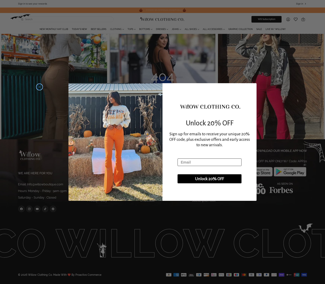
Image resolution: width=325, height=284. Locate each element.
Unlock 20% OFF (209, 179)
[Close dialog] (39, 87)
